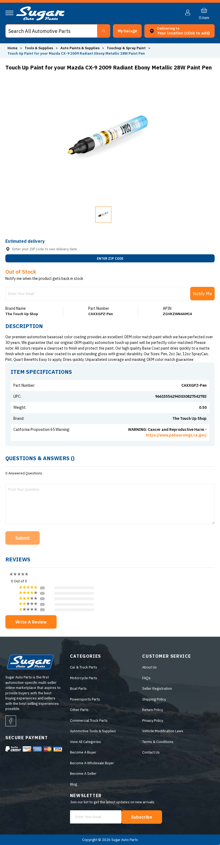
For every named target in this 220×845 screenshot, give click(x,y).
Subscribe (141, 817)
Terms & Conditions (157, 742)
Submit (22, 538)
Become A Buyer (83, 752)
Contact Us (151, 752)
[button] (219, 843)
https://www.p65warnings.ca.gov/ (176, 435)
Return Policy (152, 709)
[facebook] (10, 721)
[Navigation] (9, 13)
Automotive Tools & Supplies (93, 731)
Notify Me (202, 293)
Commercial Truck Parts (89, 720)
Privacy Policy (152, 720)
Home (12, 48)
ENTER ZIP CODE (110, 258)
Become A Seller (83, 773)
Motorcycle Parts (83, 678)
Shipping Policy (154, 699)
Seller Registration (157, 688)
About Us (149, 667)
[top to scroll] (204, 829)
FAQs (146, 678)
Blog (73, 784)
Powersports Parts (85, 699)
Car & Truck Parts (83, 667)
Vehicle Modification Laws (162, 731)
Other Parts (79, 709)
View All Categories (85, 742)
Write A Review (31, 622)
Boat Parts (78, 688)
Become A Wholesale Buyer (92, 763)
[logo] (40, 19)
